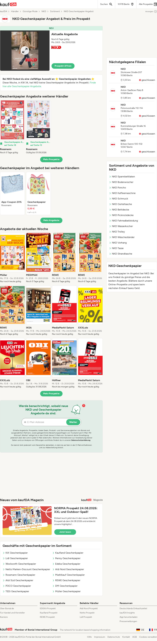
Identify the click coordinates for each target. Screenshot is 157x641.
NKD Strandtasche (122, 253)
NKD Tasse (118, 248)
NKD (44, 11)
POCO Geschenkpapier (18, 585)
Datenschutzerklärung (80, 440)
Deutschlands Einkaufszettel (133, 608)
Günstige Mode (30, 11)
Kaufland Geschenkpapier (69, 552)
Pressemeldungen (128, 621)
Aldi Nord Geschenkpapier (69, 569)
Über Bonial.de (7, 608)
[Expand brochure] (25, 50)
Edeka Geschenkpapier (67, 563)
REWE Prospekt (47, 617)
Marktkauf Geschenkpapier (70, 574)
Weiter (73, 422)
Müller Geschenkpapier (67, 591)
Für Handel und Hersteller (12, 612)
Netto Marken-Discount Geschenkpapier (28, 569)
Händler (15, 11)
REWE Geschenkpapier (67, 580)
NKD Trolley (118, 231)
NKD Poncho (119, 187)
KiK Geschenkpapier (17, 552)
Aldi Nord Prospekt (89, 608)
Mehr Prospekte (51, 159)
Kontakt (126, 637)
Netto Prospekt (87, 612)
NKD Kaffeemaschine (124, 193)
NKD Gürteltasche (122, 204)
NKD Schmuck (120, 198)
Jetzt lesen (65, 532)
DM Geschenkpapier (66, 585)
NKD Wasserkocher (122, 226)
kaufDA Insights (127, 612)
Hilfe (89, 637)
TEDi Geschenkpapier (17, 591)
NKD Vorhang (119, 242)
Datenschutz (113, 637)
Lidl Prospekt (86, 617)
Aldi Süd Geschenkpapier (19, 580)
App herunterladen (129, 617)
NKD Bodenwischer (122, 182)
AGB (134, 637)
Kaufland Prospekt (48, 612)
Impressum (99, 637)
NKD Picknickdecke (123, 215)
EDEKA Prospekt (48, 608)
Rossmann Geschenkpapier (20, 574)
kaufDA (3, 11)
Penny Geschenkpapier (67, 558)
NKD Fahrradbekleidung (125, 220)
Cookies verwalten (148, 637)
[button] (51, 48)
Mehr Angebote (51, 220)
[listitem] (12, 127)
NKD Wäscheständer (123, 237)
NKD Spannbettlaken (123, 176)
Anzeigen (149, 11)
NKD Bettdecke (120, 209)
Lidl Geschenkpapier (17, 558)
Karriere (4, 617)
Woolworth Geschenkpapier (21, 563)
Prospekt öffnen (63, 66)
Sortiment (55, 11)
